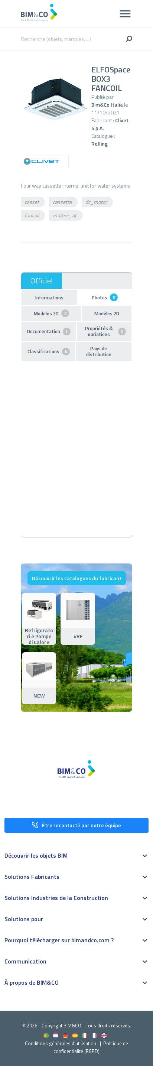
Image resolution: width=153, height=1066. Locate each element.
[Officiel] (41, 281)
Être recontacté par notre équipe (81, 825)
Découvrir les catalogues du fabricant (76, 578)
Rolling (99, 143)
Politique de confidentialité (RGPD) (90, 1047)
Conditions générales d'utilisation (60, 1043)
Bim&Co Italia (107, 104)
